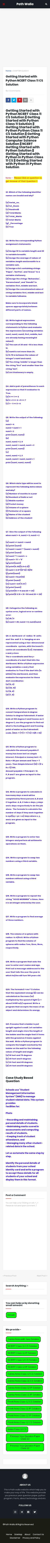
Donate (11, 1315)
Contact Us (38, 1534)
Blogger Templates (25, 1529)
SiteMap (18, 1534)
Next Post (41, 1275)
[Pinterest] (19, 100)
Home (8, 70)
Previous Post (10, 1275)
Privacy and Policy (31, 1538)
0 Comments (14, 90)
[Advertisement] (25, 37)
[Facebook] (8, 100)
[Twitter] (13, 100)
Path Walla (25, 4)
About (27, 1534)
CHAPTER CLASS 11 (20, 70)
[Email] (25, 100)
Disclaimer (15, 1538)
